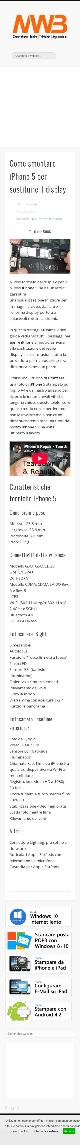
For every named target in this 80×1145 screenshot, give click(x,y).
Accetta (69, 1131)
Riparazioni (55, 219)
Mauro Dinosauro (26, 204)
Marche (43, 219)
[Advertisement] (40, 107)
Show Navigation (64, 39)
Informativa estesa (46, 1131)
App (18, 219)
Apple (25, 219)
